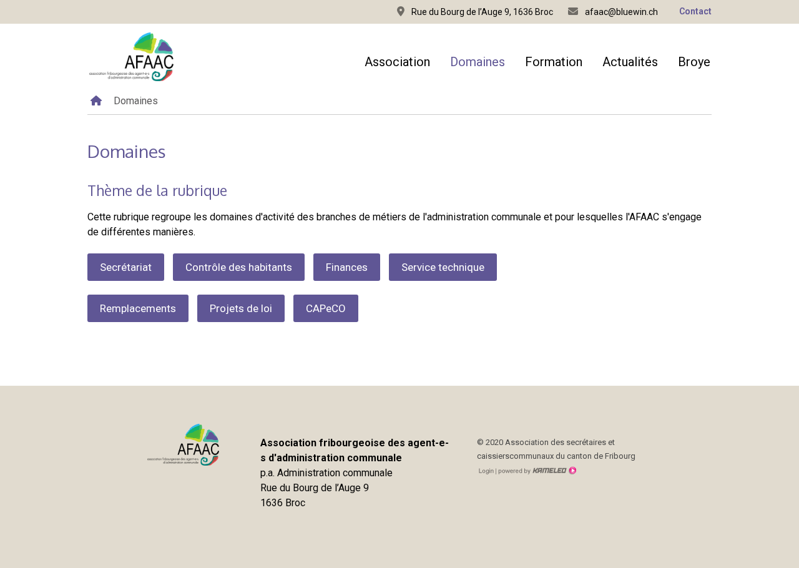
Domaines (477, 61)
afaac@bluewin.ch (620, 12)
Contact (695, 11)
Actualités (630, 61)
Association (397, 61)
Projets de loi (241, 308)
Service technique (442, 267)
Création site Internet (536, 470)
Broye (694, 61)
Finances (347, 267)
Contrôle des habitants (238, 267)
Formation (553, 61)
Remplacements (138, 308)
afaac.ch (131, 56)
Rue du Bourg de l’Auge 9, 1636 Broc (481, 12)
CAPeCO (326, 308)
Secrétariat (126, 267)
